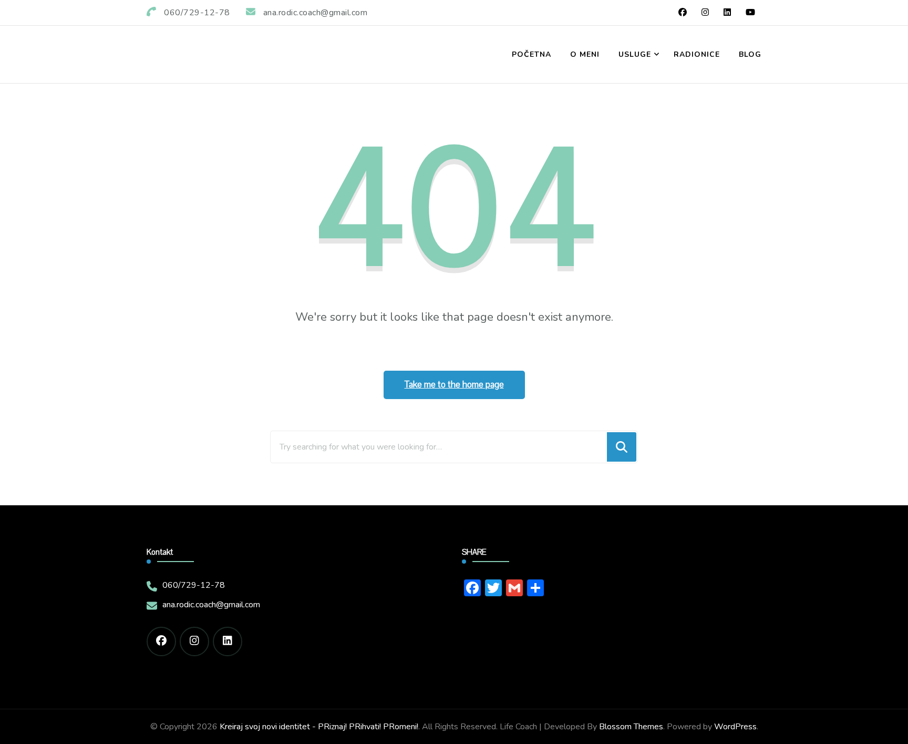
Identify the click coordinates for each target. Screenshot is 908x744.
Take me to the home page (454, 385)
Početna (531, 54)
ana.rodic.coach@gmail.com (211, 604)
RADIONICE (697, 54)
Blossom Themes (631, 726)
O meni (585, 54)
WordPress (735, 726)
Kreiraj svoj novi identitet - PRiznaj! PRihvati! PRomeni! (319, 726)
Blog (750, 54)
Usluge (634, 54)
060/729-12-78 (193, 585)
